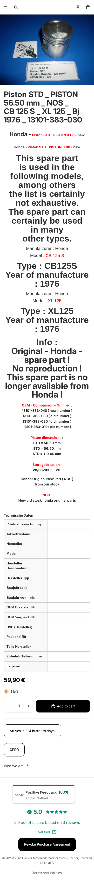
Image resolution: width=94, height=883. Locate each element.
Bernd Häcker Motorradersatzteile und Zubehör (45, 858)
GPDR (14, 750)
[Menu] (5, 7)
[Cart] (88, 7)
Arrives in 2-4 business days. (32, 731)
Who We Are (14, 766)
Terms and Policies (47, 873)
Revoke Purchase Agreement (47, 844)
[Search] (16, 7)
